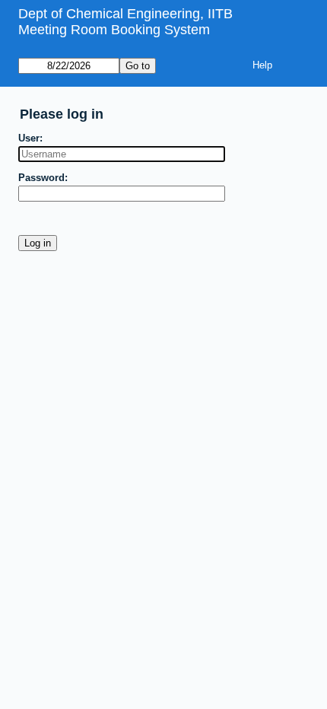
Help (262, 65)
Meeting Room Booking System (114, 29)
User (29, 138)
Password (41, 177)
